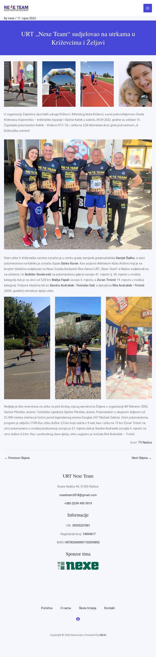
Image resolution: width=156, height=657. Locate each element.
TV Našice (145, 442)
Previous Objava (17, 458)
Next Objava (142, 458)
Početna (46, 608)
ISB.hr (103, 635)
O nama (66, 608)
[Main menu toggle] (147, 8)
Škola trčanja (87, 608)
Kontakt (109, 608)
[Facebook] (78, 619)
